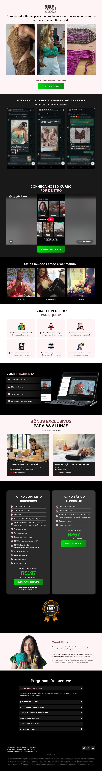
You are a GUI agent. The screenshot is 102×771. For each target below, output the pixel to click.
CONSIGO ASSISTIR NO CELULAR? (31, 688)
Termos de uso (11, 749)
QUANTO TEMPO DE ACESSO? (30, 702)
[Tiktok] (84, 748)
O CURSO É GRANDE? (27, 729)
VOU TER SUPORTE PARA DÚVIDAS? (32, 707)
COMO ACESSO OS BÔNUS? (29, 723)
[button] (8, 50)
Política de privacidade (22, 749)
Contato (32, 749)
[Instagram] (88, 748)
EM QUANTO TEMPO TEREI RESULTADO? (34, 713)
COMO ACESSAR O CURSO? (29, 718)
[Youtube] (93, 748)
